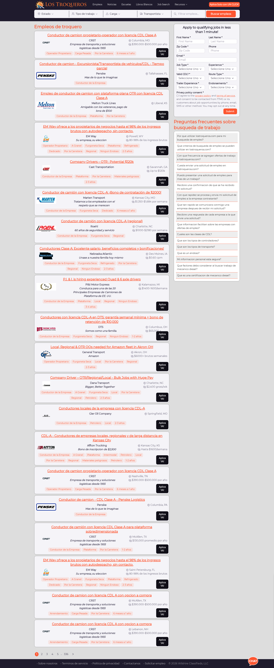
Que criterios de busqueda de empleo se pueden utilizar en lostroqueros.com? (206, 147)
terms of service (226, 95)
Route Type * (216, 74)
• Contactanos (131, 663)
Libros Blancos (144, 4)
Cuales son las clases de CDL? (194, 234)
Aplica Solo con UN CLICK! (224, 4)
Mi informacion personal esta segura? (199, 259)
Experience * (216, 65)
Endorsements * (218, 83)
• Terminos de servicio (74, 663)
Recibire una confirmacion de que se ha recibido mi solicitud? (205, 187)
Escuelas (126, 4)
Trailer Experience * (187, 83)
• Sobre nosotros (47, 663)
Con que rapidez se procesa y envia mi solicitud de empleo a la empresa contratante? (206, 196)
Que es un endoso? (188, 253)
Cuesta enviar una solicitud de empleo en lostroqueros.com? (201, 167)
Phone (212, 46)
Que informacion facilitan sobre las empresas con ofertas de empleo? (206, 226)
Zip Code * (182, 46)
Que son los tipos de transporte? (196, 246)
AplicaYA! (162, 53)
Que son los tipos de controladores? (198, 240)
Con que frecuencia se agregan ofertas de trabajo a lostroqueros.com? (206, 157)
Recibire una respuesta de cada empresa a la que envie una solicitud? (206, 216)
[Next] (73, 654)
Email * (180, 55)
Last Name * (215, 37)
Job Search (163, 4)
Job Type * (182, 65)
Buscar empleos (221, 13)
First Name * (183, 37)
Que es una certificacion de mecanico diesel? (203, 275)
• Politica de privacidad (105, 663)
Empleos (97, 4)
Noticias (111, 4)
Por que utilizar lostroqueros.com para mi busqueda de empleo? (201, 137)
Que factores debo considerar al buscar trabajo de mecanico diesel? (206, 267)
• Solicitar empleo (154, 663)
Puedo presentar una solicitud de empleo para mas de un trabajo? (204, 177)
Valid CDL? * (183, 74)
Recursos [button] (180, 4)
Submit (230, 111)
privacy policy (203, 95)
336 (66, 654)
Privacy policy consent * (190, 92)
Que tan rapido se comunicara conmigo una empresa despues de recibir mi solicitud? (203, 206)
